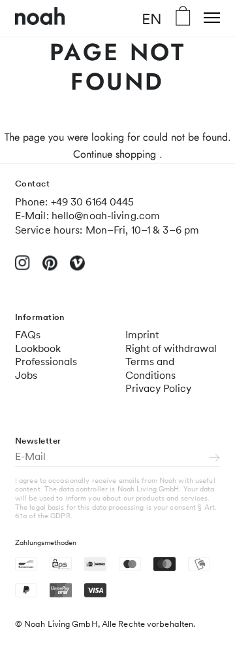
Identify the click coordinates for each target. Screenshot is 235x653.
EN (152, 18)
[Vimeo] (77, 268)
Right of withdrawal (171, 348)
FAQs (27, 334)
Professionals (46, 361)
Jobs (26, 375)
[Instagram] (22, 268)
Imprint (142, 334)
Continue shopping (114, 154)
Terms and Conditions (150, 368)
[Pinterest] (49, 268)
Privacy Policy (158, 388)
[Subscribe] (215, 459)
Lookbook (38, 348)
